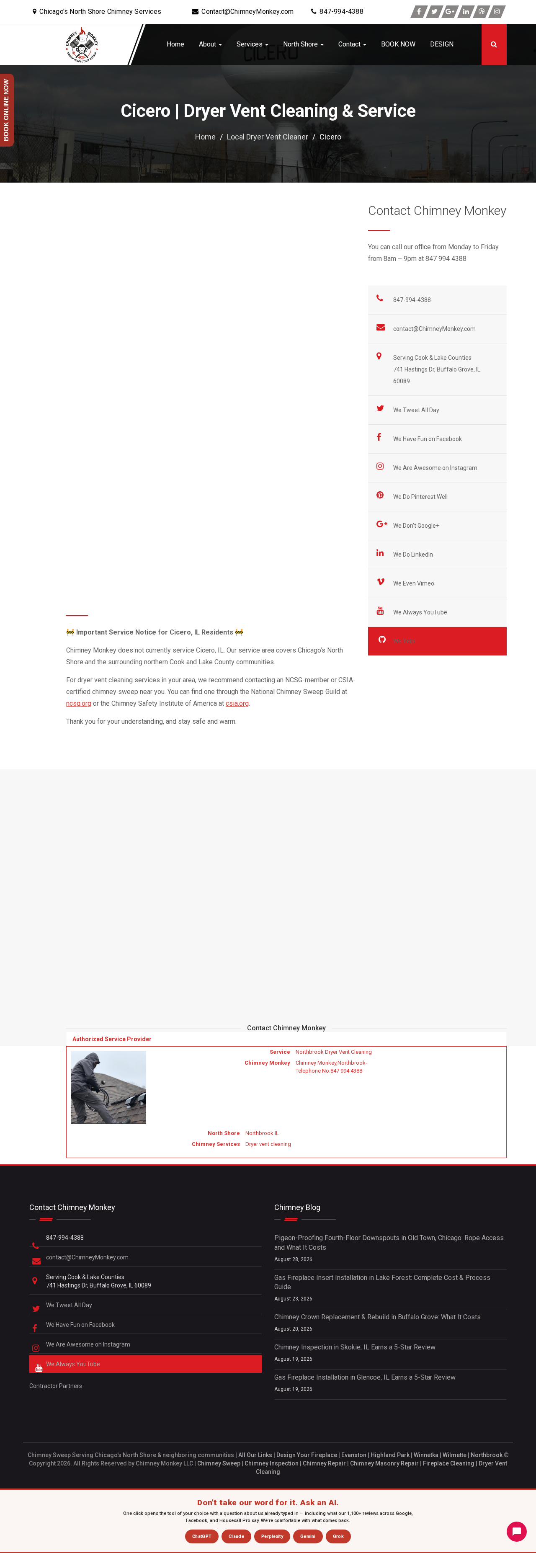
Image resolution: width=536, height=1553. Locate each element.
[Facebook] (419, 11)
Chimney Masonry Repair (384, 1463)
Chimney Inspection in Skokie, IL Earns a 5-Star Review (355, 1347)
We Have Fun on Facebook (428, 439)
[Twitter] (434, 11)
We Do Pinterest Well (421, 496)
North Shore (301, 44)
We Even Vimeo (414, 583)
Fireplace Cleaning (448, 1463)
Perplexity (272, 1536)
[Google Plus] (450, 11)
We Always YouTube (420, 612)
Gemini (308, 1536)
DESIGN (442, 44)
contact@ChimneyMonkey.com (434, 328)
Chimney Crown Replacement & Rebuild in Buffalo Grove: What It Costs (377, 1317)
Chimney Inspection (272, 1463)
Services (250, 44)
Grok (338, 1536)
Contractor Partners (55, 1386)
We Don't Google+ (417, 525)
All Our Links (255, 1455)
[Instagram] (497, 11)
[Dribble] (481, 11)
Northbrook (486, 1455)
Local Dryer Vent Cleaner (267, 136)
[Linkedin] (466, 11)
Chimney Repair (324, 1463)
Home (175, 44)
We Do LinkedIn (413, 554)
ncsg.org (78, 703)
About (208, 44)
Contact (350, 44)
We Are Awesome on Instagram (436, 467)
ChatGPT (201, 1536)
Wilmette (454, 1455)
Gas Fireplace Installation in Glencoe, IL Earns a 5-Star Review (365, 1377)
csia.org (237, 703)
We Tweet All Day (417, 410)
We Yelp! (405, 641)
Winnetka (426, 1455)
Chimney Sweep (218, 1463)
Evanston (353, 1455)
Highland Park (390, 1455)
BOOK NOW (398, 44)
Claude (236, 1536)
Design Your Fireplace (306, 1455)
